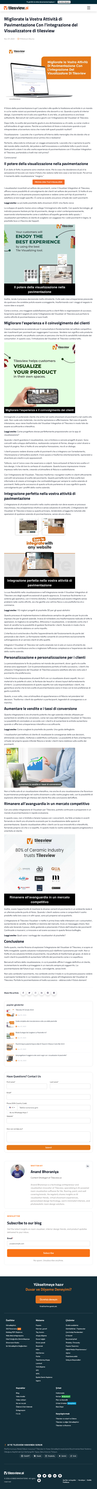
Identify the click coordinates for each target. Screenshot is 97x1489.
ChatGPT (27, 1456)
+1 (12, 1107)
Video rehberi (21, 1400)
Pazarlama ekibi (71, 1356)
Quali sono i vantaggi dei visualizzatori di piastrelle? (41, 935)
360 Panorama (13, 1329)
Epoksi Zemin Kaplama (44, 1377)
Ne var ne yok (21, 1403)
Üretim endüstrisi (72, 1325)
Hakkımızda (60, 1393)
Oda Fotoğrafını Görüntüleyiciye (18, 1339)
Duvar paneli (40, 1343)
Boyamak (39, 1346)
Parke (38, 1356)
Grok (74, 1456)
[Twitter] (29, 992)
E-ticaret (69, 1336)
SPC (37, 1370)
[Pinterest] (47, 992)
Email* (9, 1093)
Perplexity (51, 1456)
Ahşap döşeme (41, 1336)
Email (10, 1238)
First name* (11, 1082)
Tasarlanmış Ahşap (43, 1360)
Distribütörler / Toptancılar (75, 1329)
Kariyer (63, 1396)
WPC (38, 1374)
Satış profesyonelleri (73, 1360)
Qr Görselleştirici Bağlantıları (16, 1346)
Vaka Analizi (20, 1396)
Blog (17, 1393)
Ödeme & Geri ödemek (24, 1407)
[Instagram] (35, 992)
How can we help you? (15, 1129)
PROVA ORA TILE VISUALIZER (48, 182)
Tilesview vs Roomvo (63, 1425)
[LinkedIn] (41, 992)
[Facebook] (23, 992)
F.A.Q (18, 1414)
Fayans (38, 1325)
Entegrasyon (20, 1410)
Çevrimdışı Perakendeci (74, 1332)
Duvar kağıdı (40, 1339)
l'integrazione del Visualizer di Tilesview (56, 313)
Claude (39, 1456)
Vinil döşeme (40, 1367)
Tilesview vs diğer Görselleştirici (67, 1422)
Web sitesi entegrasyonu (15, 1336)
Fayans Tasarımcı (72, 1346)
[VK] (53, 992)
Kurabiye (81, 1480)
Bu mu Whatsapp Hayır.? (19, 1112)
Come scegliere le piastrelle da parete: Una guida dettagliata (46, 729)
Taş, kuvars (40, 1332)
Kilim (37, 1349)
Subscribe (48, 1252)
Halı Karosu (40, 1353)
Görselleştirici (11, 1325)
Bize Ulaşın (60, 1407)
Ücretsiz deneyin (64, 2)
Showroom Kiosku (12, 1343)
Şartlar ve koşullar (69, 1480)
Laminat (39, 1363)
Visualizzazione (11, 134)
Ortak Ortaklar (66, 1403)
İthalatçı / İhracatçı (73, 1343)
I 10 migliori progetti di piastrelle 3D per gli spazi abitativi (43, 610)
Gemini (64, 1456)
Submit (48, 1147)
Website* (10, 1116)
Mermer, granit (41, 1329)
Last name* (54, 1082)
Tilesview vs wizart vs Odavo (66, 1419)
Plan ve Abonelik (62, 1400)
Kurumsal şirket (71, 1339)
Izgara (38, 1381)
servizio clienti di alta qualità (36, 639)
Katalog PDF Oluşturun (14, 1332)
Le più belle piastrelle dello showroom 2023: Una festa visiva (45, 203)
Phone (17, 1103)
